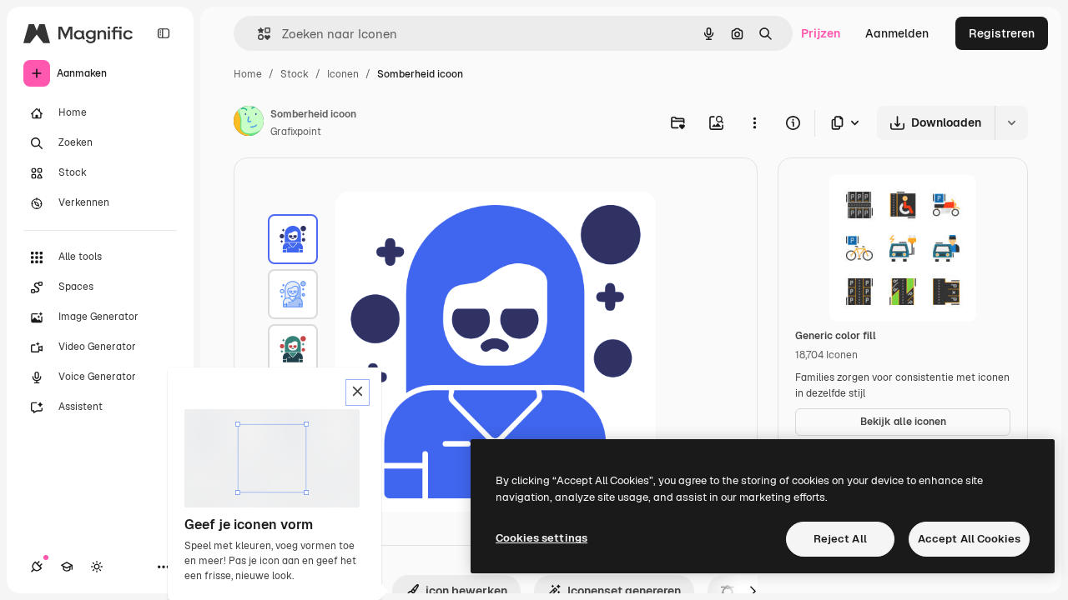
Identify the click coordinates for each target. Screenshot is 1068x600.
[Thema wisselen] (96, 566)
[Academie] (66, 566)
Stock (294, 74)
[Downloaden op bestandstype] (846, 123)
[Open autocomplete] (257, 34)
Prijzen (820, 33)
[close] (357, 392)
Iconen (343, 74)
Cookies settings (541, 538)
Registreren (1002, 33)
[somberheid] (293, 239)
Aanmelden (897, 33)
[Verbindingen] (36, 566)
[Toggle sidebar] (163, 33)
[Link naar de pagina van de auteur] (249, 123)
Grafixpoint (295, 131)
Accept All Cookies (969, 539)
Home (248, 74)
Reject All (840, 539)
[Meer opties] (754, 122)
